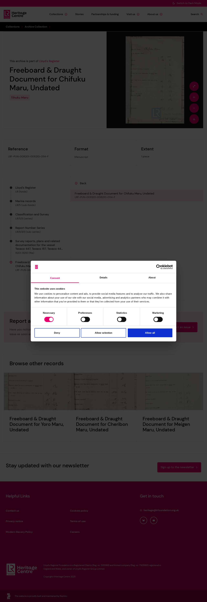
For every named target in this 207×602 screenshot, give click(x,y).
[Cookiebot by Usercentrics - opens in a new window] (158, 266)
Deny (57, 332)
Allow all (150, 332)
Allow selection (103, 332)
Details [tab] (104, 277)
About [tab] (152, 277)
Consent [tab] (55, 278)
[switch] (85, 319)
